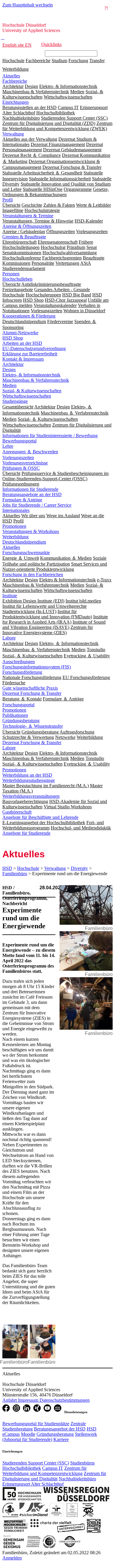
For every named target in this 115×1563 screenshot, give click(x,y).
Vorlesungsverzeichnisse (25, 462)
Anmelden (12, 1557)
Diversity (79, 868)
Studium (59, 60)
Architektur (13, 364)
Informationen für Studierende (30, 489)
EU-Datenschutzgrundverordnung (34, 348)
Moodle (28, 1434)
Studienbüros (82, 1462)
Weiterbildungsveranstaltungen (31, 796)
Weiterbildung (15, 69)
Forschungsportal (18, 704)
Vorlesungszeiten (18, 457)
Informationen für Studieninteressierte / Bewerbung (50, 435)
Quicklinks (51, 44)
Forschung (78, 60)
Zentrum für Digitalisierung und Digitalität (54, 1476)
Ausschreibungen (18, 661)
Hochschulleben (17, 278)
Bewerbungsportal (19, 440)
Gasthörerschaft (17, 811)
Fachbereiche (38, 60)
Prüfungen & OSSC (21, 468)
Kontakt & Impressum (23, 359)
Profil (7, 199)
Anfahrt (10, 1400)
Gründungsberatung (21, 720)
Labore (9, 637)
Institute (9, 595)
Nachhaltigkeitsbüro (77, 1478)
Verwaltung (13, 133)
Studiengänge (15, 401)
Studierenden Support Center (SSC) (35, 1462)
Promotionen (14, 526)
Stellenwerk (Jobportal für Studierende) (49, 1437)
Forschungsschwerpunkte (26, 552)
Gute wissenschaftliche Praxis (30, 687)
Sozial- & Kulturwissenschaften (31, 390)
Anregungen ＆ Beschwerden (30, 451)
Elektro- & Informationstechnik (31, 374)
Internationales (15, 510)
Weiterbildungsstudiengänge (28, 780)
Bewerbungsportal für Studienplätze (35, 1423)
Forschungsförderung (22, 672)
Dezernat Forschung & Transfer (31, 693)
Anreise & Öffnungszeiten (26, 226)
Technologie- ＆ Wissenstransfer (32, 726)
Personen (10, 273)
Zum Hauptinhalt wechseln (27, 4)
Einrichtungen (15, 102)
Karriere (61, 1439)
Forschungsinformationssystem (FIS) (36, 666)
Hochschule (13, 60)
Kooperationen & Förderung (28, 315)
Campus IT (52, 1468)
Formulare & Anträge (22, 499)
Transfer (97, 60)
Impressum (29, 1400)
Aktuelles (11, 75)
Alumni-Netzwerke (20, 332)
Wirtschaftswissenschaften (26, 395)
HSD (7, 868)
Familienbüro (14, 873)
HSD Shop (12, 337)
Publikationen (15, 715)
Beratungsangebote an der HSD (32, 494)
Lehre (7, 446)
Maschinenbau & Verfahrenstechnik (35, 380)
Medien (9, 385)
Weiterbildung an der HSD (27, 775)
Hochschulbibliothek (21, 1468)
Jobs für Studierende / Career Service (36, 505)
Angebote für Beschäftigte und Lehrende (40, 817)
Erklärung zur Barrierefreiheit (29, 353)
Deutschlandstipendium (24, 541)
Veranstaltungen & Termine (27, 215)
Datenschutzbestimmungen (65, 1400)
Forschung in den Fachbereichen (32, 574)
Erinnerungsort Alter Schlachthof (33, 1483)
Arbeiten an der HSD (22, 343)
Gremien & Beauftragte (24, 236)
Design (9, 369)
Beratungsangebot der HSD (60, 1428)
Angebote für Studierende (26, 833)
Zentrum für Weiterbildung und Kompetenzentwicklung (44, 1471)
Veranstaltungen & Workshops (30, 531)
